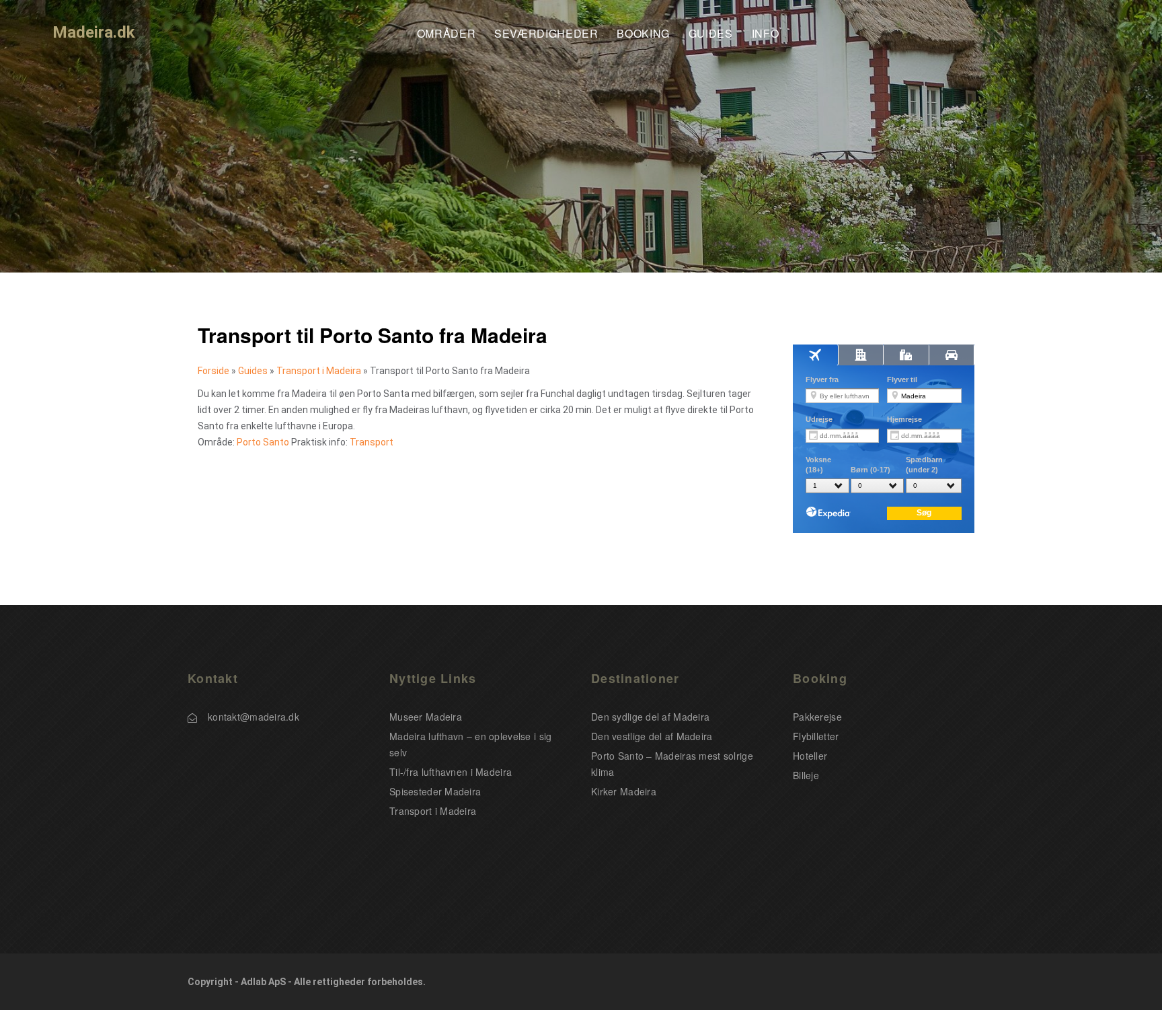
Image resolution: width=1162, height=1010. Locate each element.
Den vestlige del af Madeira (652, 736)
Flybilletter (816, 736)
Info (765, 34)
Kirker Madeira (623, 791)
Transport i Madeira (318, 370)
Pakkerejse (817, 716)
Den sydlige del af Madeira (650, 716)
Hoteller (810, 755)
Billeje (806, 775)
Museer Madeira (425, 716)
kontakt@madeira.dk (253, 716)
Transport (371, 442)
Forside (213, 370)
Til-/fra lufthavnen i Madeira (450, 772)
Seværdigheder (546, 34)
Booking (643, 34)
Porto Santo (263, 442)
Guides (711, 34)
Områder (446, 34)
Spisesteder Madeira (435, 791)
